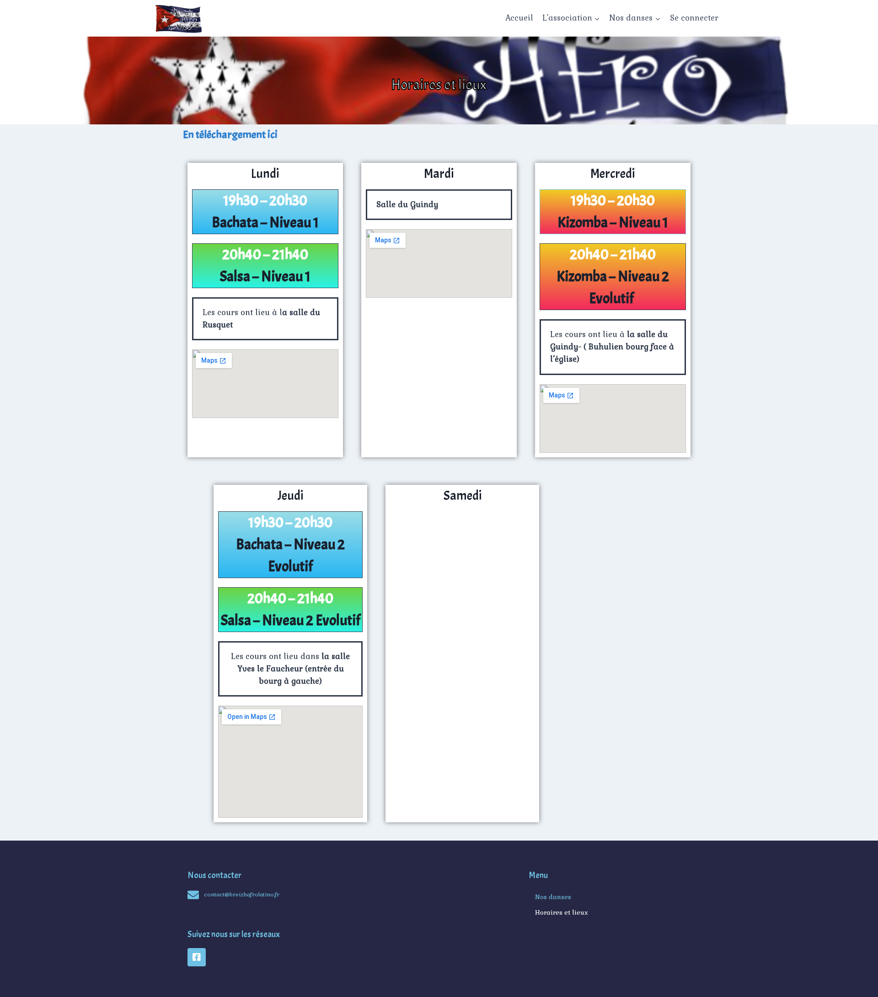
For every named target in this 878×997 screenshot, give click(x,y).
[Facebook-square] (196, 957)
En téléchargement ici (230, 134)
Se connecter (694, 18)
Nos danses (553, 897)
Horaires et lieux (561, 912)
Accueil (519, 18)
